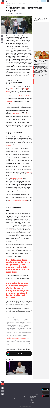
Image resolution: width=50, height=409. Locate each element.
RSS (30, 388)
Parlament (8, 388)
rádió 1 (24, 3)
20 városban (11, 334)
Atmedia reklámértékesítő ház (17, 100)
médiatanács (14, 3)
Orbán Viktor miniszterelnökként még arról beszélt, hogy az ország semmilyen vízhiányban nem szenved (41, 67)
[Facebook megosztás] (2, 36)
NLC (14, 398)
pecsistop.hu (25, 153)
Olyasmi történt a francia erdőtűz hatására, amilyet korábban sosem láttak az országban (40, 75)
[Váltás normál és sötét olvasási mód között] (39, 1)
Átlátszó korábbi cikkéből (16, 178)
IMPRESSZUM (31, 392)
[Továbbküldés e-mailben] (2, 39)
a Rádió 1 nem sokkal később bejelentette (18, 200)
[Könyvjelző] (2, 41)
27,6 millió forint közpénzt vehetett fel (20, 167)
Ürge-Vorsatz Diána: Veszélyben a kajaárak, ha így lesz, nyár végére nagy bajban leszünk (40, 71)
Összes (42, 24)
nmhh (20, 3)
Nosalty (15, 396)
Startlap (15, 388)
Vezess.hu (15, 392)
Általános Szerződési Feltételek (33, 400)
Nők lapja (22, 394)
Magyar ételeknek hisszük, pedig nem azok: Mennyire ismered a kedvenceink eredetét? (41, 62)
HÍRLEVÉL (31, 390)
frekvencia (8, 3)
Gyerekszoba (23, 392)
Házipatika (22, 388)
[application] (19, 368)
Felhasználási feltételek (34, 394)
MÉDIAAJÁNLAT (32, 402)
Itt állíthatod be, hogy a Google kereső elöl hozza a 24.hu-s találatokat (20, 354)
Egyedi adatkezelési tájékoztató (33, 397)
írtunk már (8, 139)
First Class (15, 394)
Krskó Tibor (25, 88)
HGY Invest (12, 88)
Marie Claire (23, 396)
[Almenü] (6, 1)
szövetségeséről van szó (21, 199)
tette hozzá (8, 313)
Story (22, 390)
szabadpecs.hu (9, 229)
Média (8, 5)
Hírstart (15, 390)
